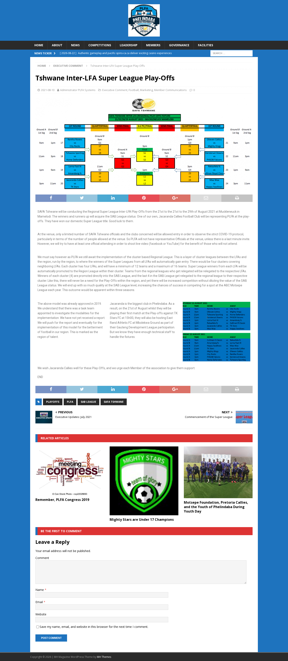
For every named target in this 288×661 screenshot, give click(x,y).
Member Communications (170, 90)
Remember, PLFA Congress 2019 (62, 499)
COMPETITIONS (99, 45)
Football (134, 90)
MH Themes (104, 657)
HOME (38, 45)
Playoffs (52, 402)
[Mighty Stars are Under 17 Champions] (144, 480)
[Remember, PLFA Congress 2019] (69, 470)
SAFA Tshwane (114, 402)
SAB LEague (88, 402)
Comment (42, 558)
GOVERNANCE (179, 45)
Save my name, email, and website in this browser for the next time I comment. (94, 627)
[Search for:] (231, 53)
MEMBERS (153, 45)
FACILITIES (205, 45)
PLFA (70, 402)
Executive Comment (114, 90)
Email (39, 602)
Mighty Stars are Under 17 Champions (142, 519)
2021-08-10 (47, 90)
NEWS (75, 45)
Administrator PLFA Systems (78, 90)
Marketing (146, 90)
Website (40, 614)
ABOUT (57, 45)
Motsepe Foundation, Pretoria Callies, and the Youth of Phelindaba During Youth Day (216, 507)
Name (40, 590)
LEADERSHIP (128, 45)
